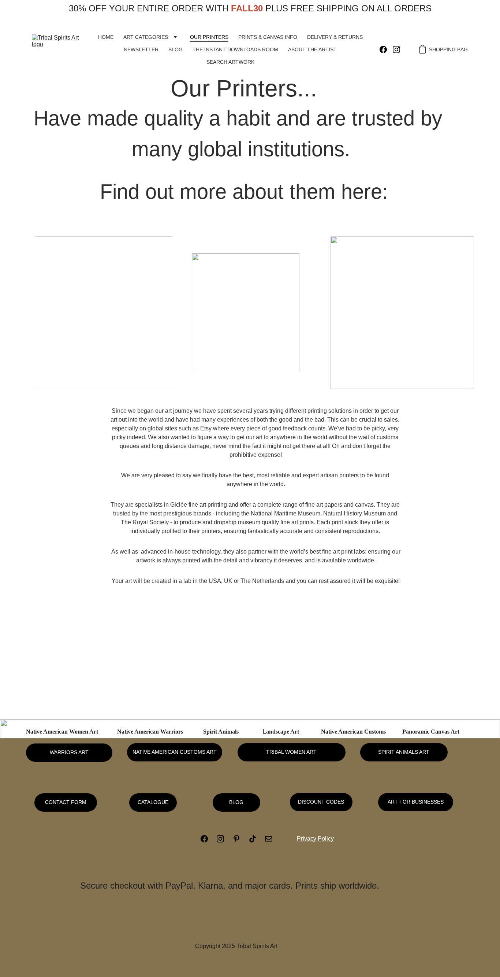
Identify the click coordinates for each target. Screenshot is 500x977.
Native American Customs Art (175, 752)
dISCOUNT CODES (321, 802)
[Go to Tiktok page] (256, 838)
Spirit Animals (221, 731)
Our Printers (209, 37)
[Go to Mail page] (268, 838)
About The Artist (312, 49)
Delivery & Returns (335, 37)
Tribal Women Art (291, 752)
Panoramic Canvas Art (430, 731)
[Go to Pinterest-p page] (240, 838)
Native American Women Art (62, 731)
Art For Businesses (416, 802)
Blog (175, 49)
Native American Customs (353, 731)
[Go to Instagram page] (396, 49)
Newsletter (141, 49)
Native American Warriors (150, 731)
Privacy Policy (315, 838)
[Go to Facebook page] (386, 49)
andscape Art (282, 731)
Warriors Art (69, 752)
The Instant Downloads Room (235, 49)
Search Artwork (230, 62)
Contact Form (65, 802)
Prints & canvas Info (267, 37)
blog (236, 802)
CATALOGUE (153, 802)
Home (105, 37)
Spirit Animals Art (403, 752)
